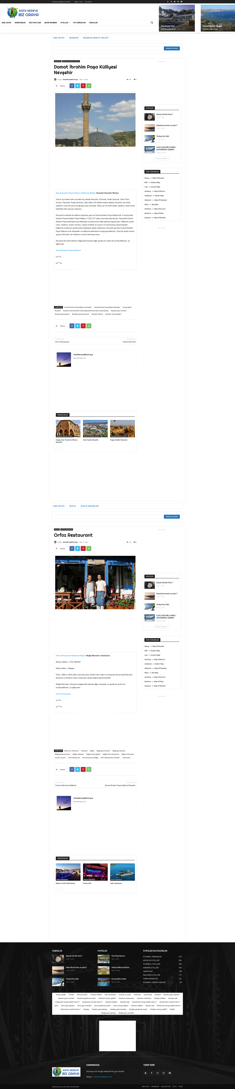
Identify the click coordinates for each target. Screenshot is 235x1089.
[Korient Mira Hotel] (104, 982)
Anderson (148, 195)
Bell (145, 182)
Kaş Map (155, 204)
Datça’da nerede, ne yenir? (166, 125)
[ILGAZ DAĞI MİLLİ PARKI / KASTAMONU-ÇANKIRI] (149, 150)
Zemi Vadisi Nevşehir (90, 440)
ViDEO (181, 1086)
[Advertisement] (90, 12)
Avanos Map (155, 187)
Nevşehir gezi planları (62, 314)
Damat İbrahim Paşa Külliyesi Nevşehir (107, 307)
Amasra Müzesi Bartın (120, 967)
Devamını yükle (161, 158)
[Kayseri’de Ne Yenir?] (149, 117)
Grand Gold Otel (129, 342)
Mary (146, 204)
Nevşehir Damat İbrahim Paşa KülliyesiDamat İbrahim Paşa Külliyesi (86, 311)
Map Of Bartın (159, 191)
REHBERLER (155, 1086)
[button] (152, 23)
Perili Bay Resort (118, 956)
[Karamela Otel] (177, 18)
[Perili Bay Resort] (104, 959)
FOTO (175, 1086)
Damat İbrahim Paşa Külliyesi (68, 250)
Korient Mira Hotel (119, 979)
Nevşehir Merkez (97, 314)
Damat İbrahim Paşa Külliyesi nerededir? (78, 307)
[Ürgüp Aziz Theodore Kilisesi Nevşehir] (68, 428)
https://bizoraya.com (80, 358)
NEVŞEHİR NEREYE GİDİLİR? (96, 38)
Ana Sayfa (59, 38)
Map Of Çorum (159, 209)
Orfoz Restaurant (62, 342)
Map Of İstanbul (160, 200)
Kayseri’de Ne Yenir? (164, 114)
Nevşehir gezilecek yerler (80, 314)
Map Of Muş (158, 213)
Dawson (147, 218)
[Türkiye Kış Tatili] (149, 139)
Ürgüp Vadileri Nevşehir (118, 440)
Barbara (147, 213)
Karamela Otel (168, 26)
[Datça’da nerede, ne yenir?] (149, 128)
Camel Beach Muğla (212, 26)
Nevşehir (58, 311)
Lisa (145, 187)
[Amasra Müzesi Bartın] (104, 970)
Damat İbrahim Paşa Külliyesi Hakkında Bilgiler (76, 193)
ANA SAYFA (145, 1086)
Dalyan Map (155, 182)
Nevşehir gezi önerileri (118, 311)
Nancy (146, 178)
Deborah (147, 200)
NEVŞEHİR (73, 38)
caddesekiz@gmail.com (102, 1077)
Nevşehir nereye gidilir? (113, 314)
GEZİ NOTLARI (166, 1086)
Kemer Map (159, 195)
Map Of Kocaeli (158, 178)
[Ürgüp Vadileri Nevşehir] (122, 428)
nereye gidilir (127, 307)
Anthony (147, 191)
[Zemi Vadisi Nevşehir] (95, 428)
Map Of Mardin (159, 218)
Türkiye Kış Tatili (162, 136)
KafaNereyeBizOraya (168, 29)
